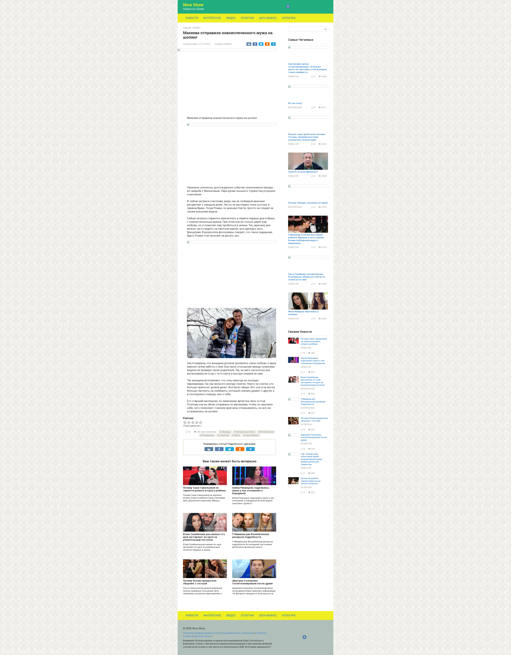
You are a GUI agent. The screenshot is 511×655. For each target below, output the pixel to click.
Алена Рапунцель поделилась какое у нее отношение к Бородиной (250, 490)
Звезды (226, 431)
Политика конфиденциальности (200, 633)
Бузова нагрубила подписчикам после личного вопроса (311, 481)
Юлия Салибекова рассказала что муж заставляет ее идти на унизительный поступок (204, 537)
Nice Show (193, 4)
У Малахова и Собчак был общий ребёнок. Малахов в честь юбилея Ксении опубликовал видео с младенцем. (306, 239)
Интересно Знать (245, 431)
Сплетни (224, 435)
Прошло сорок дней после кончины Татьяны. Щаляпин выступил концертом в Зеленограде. (306, 137)
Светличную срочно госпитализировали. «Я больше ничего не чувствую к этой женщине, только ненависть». (307, 68)
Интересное (267, 431)
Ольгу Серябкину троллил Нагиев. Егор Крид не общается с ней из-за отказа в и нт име (306, 277)
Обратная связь (202, 636)
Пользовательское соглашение (237, 633)
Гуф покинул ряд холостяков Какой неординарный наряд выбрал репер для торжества (311, 459)
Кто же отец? (295, 103)
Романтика (208, 435)
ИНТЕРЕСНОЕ (212, 18)
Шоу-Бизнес (252, 435)
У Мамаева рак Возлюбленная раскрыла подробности (250, 536)
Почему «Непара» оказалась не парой (307, 203)
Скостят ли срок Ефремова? (303, 172)
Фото (237, 435)
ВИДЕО (231, 18)
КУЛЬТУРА (288, 18)
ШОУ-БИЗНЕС (268, 18)
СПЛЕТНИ (247, 18)
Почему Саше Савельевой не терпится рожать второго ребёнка (204, 489)
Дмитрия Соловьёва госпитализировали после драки (252, 582)
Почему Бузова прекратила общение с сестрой (199, 582)
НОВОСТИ (192, 18)
